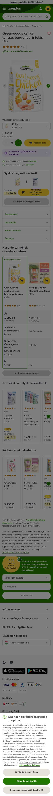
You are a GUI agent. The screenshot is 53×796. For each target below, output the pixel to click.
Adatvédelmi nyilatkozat (29, 765)
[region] (26, 754)
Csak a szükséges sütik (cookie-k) (26, 790)
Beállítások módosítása (26, 772)
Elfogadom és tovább (26, 781)
